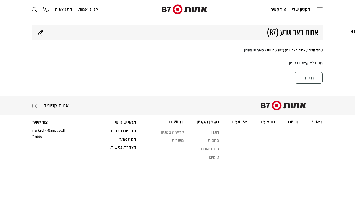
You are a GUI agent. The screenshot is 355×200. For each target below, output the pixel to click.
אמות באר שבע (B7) (291, 50)
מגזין (215, 131)
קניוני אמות (88, 9)
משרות (178, 140)
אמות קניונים (56, 105)
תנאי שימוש (125, 122)
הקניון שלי (301, 9)
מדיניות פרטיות (122, 130)
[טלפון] (46, 9)
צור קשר (278, 9)
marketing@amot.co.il (48, 130)
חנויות (271, 50)
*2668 (37, 136)
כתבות (213, 140)
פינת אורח (210, 148)
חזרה (308, 77)
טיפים (214, 156)
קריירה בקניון (172, 131)
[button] (352, 31)
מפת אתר (127, 138)
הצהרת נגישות (123, 147)
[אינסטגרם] (34, 106)
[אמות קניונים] (184, 9)
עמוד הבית (315, 50)
